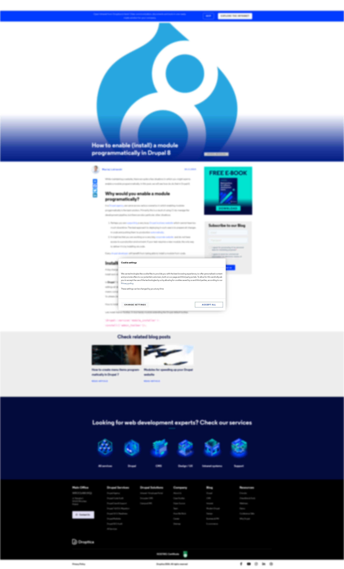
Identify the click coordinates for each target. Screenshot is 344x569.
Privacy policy (127, 283)
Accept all (209, 305)
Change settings (135, 305)
